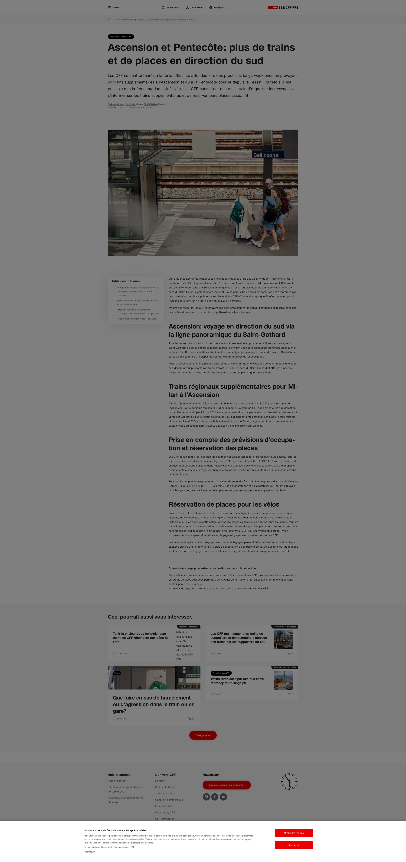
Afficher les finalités (294, 833)
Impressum (90, 852)
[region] (203, 841)
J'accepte (293, 845)
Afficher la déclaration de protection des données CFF (109, 847)
